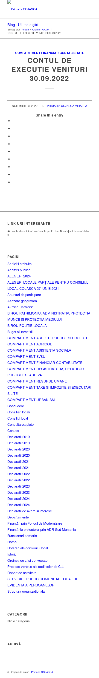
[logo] (41, 9)
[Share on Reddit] (13, 174)
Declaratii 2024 (18, 498)
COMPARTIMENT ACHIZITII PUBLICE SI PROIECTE (48, 337)
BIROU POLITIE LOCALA (27, 325)
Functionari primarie (22, 535)
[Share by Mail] (13, 181)
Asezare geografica (22, 300)
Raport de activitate (21, 572)
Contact (13, 430)
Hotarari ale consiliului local (27, 547)
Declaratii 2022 (18, 473)
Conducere (15, 405)
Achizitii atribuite (19, 263)
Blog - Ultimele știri (22, 24)
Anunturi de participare (24, 294)
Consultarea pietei (20, 424)
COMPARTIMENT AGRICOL (29, 344)
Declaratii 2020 (18, 449)
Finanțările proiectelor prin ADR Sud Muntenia (41, 529)
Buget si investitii (19, 331)
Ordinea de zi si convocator (28, 560)
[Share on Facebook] (13, 120)
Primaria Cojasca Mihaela (67, 106)
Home (12, 541)
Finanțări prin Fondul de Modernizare (34, 523)
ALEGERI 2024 (19, 276)
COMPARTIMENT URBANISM (31, 399)
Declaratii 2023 (18, 486)
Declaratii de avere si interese (29, 510)
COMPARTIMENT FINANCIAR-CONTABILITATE (44, 362)
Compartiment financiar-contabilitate (49, 53)
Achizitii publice (18, 269)
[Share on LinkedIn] (13, 151)
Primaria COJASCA (42, 672)
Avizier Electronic (20, 306)
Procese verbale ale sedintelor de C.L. (35, 566)
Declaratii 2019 (18, 436)
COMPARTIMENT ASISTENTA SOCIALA (39, 350)
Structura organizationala (26, 591)
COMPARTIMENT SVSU (26, 356)
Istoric (12, 554)
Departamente (18, 517)
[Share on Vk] (13, 166)
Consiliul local (17, 418)
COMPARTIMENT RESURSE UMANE (37, 381)
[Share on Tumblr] (13, 158)
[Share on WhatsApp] (13, 135)
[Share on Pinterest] (13, 143)
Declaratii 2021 (18, 461)
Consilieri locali (18, 412)
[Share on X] (13, 128)
